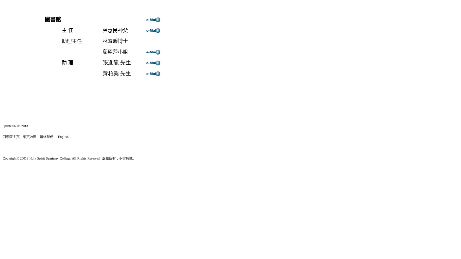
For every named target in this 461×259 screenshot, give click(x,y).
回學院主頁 (11, 137)
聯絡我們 (46, 137)
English (63, 137)
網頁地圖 (29, 137)
